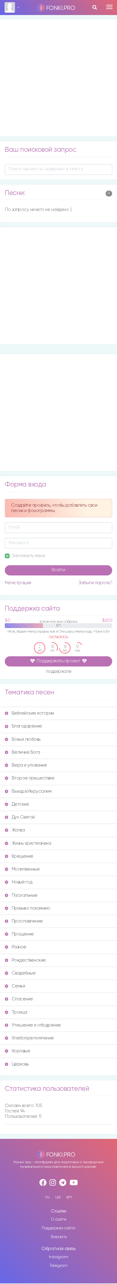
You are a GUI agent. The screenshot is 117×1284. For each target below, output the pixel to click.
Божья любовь (26, 739)
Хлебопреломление (33, 1038)
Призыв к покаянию (31, 908)
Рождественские (29, 960)
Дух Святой (23, 817)
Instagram (58, 1257)
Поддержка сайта (58, 1228)
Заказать (58, 1237)
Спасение (22, 999)
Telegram (59, 1266)
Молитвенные (26, 869)
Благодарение (27, 726)
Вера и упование (29, 765)
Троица (19, 1012)
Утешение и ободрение (36, 1025)
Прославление (27, 921)
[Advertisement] (58, 77)
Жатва (18, 830)
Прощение (23, 934)
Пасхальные (25, 895)
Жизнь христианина (31, 843)
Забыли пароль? (95, 583)
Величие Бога (26, 752)
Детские (20, 804)
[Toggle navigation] (109, 7)
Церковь (20, 1064)
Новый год (22, 882)
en (69, 1197)
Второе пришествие (33, 778)
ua (58, 1197)
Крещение (22, 856)
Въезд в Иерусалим (32, 791)
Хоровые (21, 1051)
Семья (18, 986)
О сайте (59, 1219)
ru (47, 1197)
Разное (19, 947)
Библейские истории (33, 713)
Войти (58, 570)
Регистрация (18, 583)
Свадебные (24, 973)
